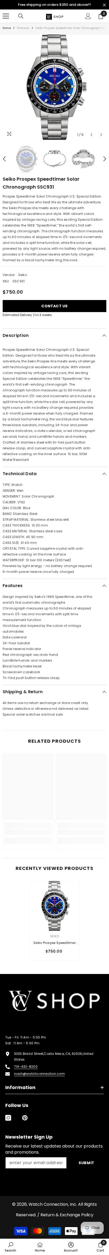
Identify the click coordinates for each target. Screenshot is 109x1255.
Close (104, 5)
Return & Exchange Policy (66, 1215)
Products (23, 28)
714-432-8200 (26, 1066)
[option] (54, 87)
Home (7, 28)
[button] (91, 134)
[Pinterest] (25, 1117)
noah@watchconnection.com (39, 1073)
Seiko (22, 275)
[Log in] (88, 16)
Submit (86, 1162)
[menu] (6, 16)
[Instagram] (8, 1117)
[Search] (21, 16)
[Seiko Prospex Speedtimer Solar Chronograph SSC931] (55, 906)
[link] (28, 832)
